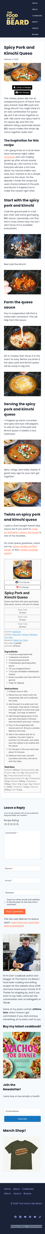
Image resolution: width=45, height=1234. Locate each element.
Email (8, 880)
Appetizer (16, 631)
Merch (35, 22)
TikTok (6, 1002)
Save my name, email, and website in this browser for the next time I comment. (23, 902)
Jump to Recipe (23, 87)
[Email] (35, 1217)
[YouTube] (25, 1217)
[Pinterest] (30, 1217)
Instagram (32, 999)
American (16, 634)
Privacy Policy (18, 1226)
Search (35, 28)
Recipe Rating (11, 820)
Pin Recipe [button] (24, 587)
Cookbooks (37, 15)
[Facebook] (15, 1217)
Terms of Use (35, 1226)
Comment (11, 833)
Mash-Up (18, 640)
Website (9, 892)
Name (9, 868)
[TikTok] (40, 1217)
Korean (25, 634)
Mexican (33, 634)
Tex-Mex (9, 637)
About (35, 9)
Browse (35, 34)
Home (35, 3)
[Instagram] (20, 1217)
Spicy (25, 640)
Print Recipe (24, 92)
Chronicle (9, 157)
